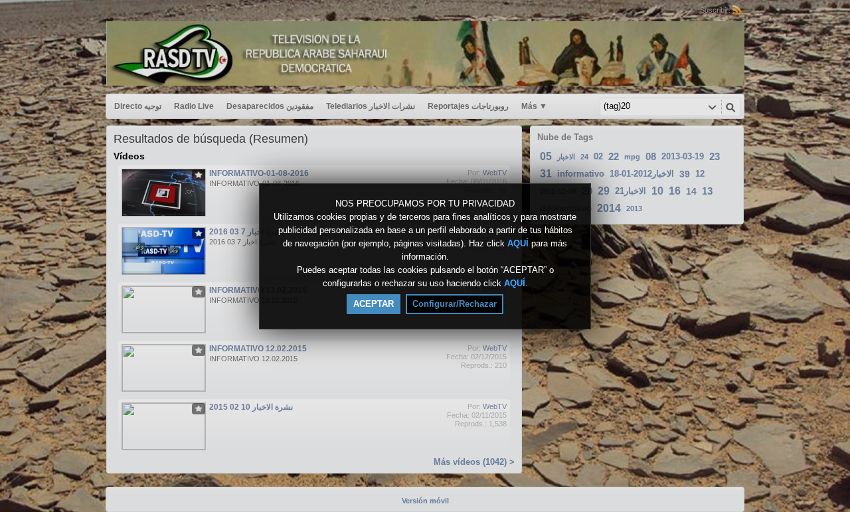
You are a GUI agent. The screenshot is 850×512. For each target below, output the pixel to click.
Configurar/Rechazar (454, 304)
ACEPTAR (373, 304)
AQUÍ (518, 243)
